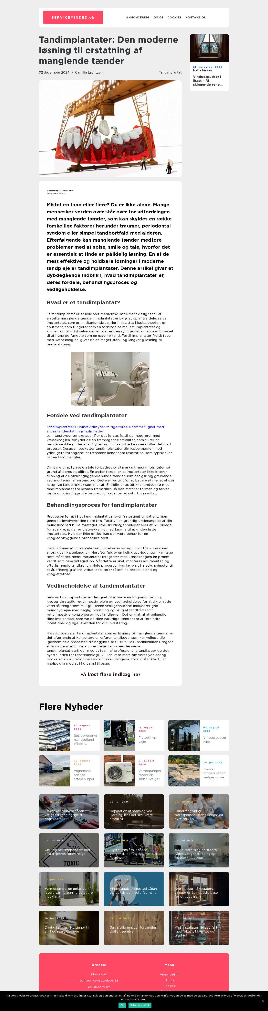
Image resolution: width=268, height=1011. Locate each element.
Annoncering (137, 17)
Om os (158, 17)
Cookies (174, 17)
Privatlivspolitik (139, 1005)
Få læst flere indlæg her (110, 674)
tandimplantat (170, 72)
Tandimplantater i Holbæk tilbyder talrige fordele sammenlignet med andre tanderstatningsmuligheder (105, 429)
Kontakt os (195, 17)
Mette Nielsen (202, 70)
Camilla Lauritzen (89, 72)
